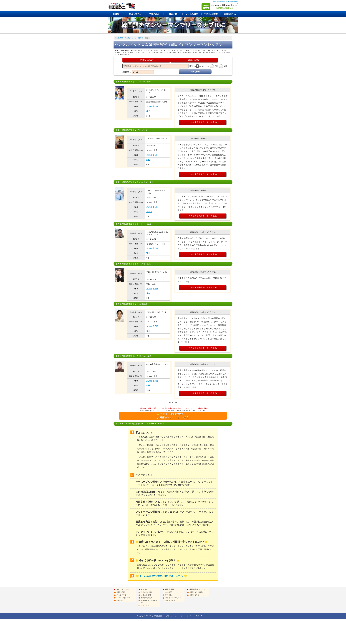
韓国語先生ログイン (197, 595)
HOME (116, 14)
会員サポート (146, 605)
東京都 (140, 38)
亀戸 (148, 111)
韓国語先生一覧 (130, 38)
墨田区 (155, 106)
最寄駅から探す (146, 60)
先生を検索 (195, 72)
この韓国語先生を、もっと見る (203, 122)
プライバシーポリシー (173, 598)
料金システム (135, 14)
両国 (148, 160)
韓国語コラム (230, 14)
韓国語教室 (119, 38)
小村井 (149, 212)
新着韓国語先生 (146, 598)
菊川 (148, 253)
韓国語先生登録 (219, 1)
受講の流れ (154, 14)
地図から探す (194, 60)
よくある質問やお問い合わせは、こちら (161, 575)
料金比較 (173, 14)
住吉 (148, 293)
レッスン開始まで (123, 598)
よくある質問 (192, 14)
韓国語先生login (232, 1)
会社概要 (168, 592)
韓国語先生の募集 (196, 592)
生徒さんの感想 (211, 14)
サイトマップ (170, 601)
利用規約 (168, 595)
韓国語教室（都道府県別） (149, 602)
